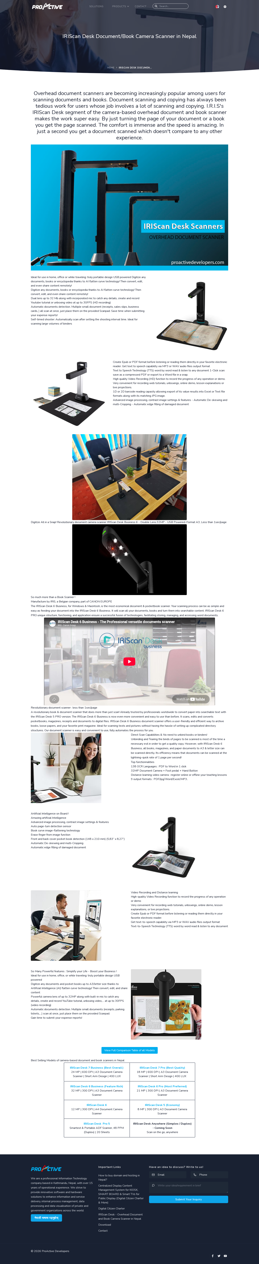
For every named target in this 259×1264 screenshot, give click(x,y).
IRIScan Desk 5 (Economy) (162, 1105)
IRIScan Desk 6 (97, 1105)
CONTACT (140, 6)
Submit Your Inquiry (188, 1199)
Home (111, 67)
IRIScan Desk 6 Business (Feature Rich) (96, 1086)
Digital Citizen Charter (111, 1208)
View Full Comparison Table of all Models (129, 1050)
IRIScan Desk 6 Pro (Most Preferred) (162, 1086)
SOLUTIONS (96, 6)
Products (119, 6)
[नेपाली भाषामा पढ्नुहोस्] (217, 6)
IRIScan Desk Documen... (135, 67)
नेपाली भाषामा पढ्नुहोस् (46, 1218)
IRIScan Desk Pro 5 (97, 1124)
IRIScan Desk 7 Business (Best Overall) (97, 1068)
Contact (103, 1231)
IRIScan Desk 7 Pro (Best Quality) (162, 1068)
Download (104, 1225)
